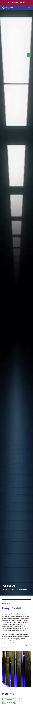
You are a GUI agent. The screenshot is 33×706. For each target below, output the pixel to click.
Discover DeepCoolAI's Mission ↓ (15, 589)
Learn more (16, 3)
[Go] (29, 55)
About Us (9, 585)
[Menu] (29, 7)
